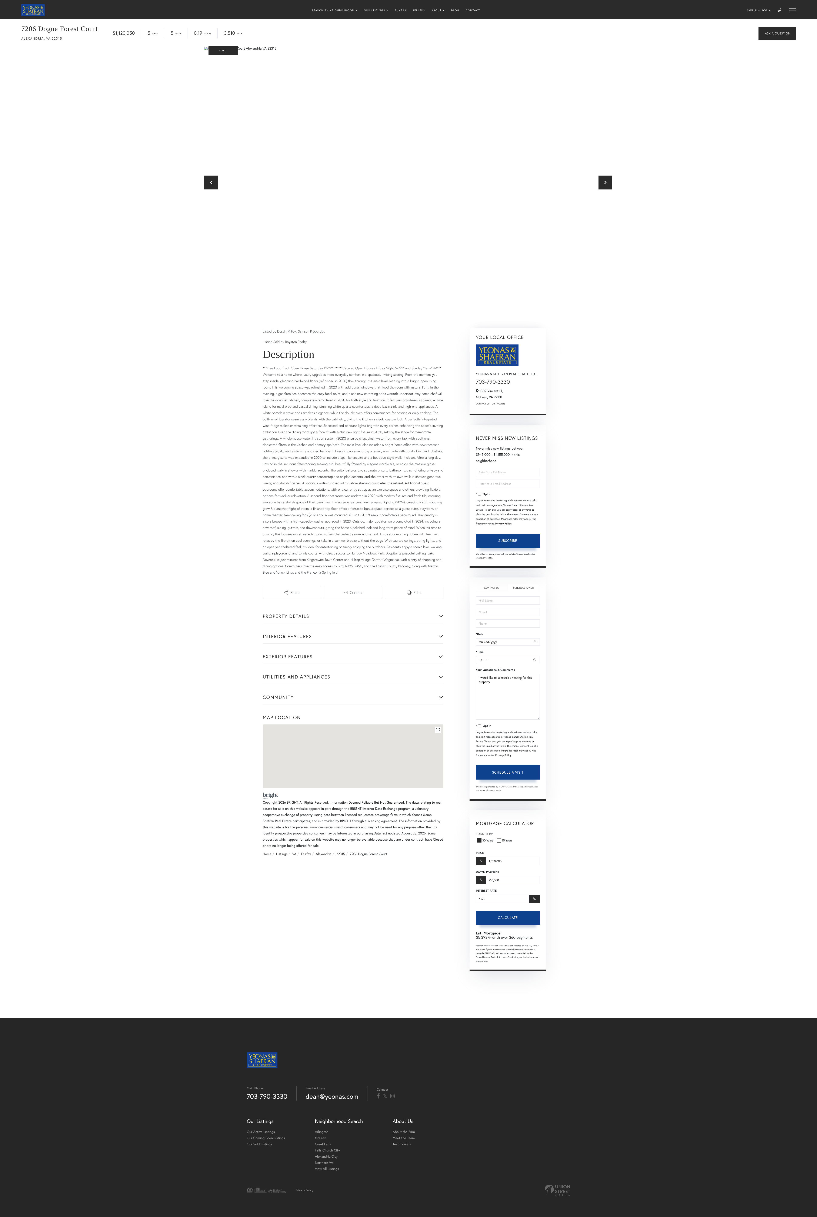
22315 (340, 854)
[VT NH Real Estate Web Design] (557, 1190)
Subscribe (507, 540)
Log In (766, 10)
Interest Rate (486, 891)
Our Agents (498, 403)
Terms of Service (487, 790)
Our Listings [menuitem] (374, 10)
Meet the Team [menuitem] (404, 1138)
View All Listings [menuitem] (327, 1169)
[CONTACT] (777, 33)
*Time (480, 652)
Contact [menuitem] (473, 10)
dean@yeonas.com (332, 1096)
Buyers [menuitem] (400, 10)
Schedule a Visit (523, 588)
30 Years (487, 840)
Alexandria (323, 854)
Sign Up (752, 10)
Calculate (508, 917)
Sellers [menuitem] (419, 10)
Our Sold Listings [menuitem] (259, 1144)
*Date (480, 634)
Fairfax (306, 854)
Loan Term (485, 834)
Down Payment (487, 872)
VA (294, 854)
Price (480, 853)
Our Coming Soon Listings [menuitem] (266, 1138)
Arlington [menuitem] (322, 1132)
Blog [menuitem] (455, 10)
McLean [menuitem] (320, 1138)
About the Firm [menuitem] (404, 1132)
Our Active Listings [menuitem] (261, 1132)
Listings (281, 854)
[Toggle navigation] (792, 10)
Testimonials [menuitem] (402, 1144)
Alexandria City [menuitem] (326, 1156)
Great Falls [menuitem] (323, 1144)
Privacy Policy (503, 523)
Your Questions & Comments (495, 670)
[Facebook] (378, 1096)
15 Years (507, 840)
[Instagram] (392, 1096)
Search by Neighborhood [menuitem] (333, 10)
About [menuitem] (436, 10)
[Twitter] (385, 1096)
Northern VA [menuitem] (324, 1162)
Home (267, 854)
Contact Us (483, 403)
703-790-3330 (493, 381)
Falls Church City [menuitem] (327, 1150)
